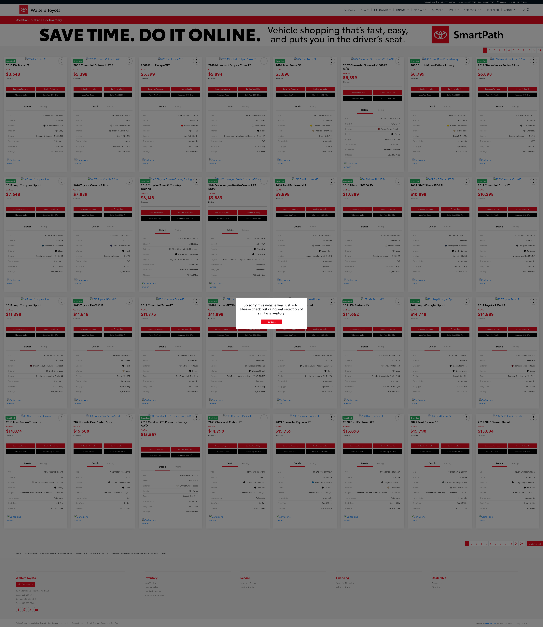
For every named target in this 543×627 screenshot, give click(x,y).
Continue (271, 322)
